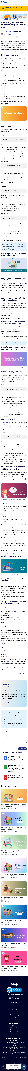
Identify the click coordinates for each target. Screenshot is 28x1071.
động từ (15, 329)
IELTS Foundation (14, 1027)
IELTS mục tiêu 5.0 (14, 1029)
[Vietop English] (4, 2)
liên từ (19, 283)
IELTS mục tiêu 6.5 (14, 1031)
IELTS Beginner (14, 1025)
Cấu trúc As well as (5, 422)
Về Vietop (14, 1005)
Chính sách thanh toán (14, 1011)
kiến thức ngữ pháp (6, 667)
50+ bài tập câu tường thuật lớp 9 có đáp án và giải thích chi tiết (14, 851)
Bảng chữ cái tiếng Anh (15, 343)
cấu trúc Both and (12, 661)
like (5, 177)
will (13, 550)
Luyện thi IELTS (23, 673)
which (15, 611)
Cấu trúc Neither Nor (6, 530)
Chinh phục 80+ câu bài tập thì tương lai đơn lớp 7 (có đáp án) (12, 898)
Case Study (14, 1007)
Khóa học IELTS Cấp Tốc (16, 244)
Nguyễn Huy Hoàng (19, 33)
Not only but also (19, 375)
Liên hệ (14, 1017)
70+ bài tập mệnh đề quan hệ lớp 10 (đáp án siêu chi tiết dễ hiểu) (14, 828)
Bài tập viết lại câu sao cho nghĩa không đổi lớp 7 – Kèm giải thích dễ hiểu (13, 967)
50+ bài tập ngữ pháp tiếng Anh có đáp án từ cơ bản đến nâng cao (13, 805)
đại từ (9, 223)
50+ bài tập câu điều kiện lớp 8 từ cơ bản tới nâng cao (14, 944)
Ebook (14, 1019)
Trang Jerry (7, 31)
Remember (5, 313)
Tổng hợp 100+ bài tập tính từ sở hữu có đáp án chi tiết (12, 921)
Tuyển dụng (14, 1009)
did (10, 238)
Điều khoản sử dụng (14, 1015)
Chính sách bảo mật (14, 1013)
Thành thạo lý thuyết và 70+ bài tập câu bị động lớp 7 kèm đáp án (13, 875)
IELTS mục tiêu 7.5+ (14, 1033)
